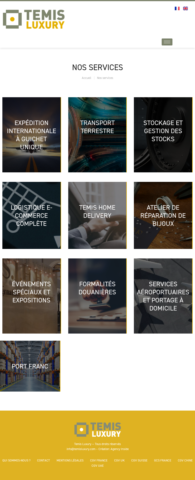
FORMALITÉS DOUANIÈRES (97, 288)
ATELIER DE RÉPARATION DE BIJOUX (163, 215)
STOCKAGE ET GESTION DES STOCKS (163, 131)
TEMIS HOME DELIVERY (97, 211)
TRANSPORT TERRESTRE (97, 127)
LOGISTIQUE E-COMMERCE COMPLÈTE (31, 215)
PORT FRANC (30, 366)
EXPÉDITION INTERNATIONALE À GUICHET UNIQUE (31, 135)
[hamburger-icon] (167, 42)
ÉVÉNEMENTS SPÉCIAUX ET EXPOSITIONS (31, 292)
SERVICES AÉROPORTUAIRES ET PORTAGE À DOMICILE (163, 296)
